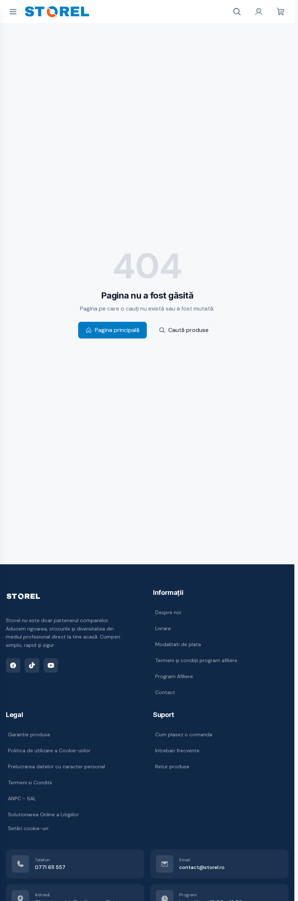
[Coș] (281, 12)
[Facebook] (13, 665)
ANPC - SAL (22, 798)
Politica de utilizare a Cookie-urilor (49, 750)
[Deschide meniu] (13, 11)
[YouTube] (51, 665)
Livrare (163, 628)
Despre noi (168, 612)
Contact (165, 692)
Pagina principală (117, 330)
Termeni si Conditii (30, 782)
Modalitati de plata (178, 644)
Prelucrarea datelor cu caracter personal (56, 766)
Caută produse (188, 330)
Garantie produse (29, 734)
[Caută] (237, 12)
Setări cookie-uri (28, 828)
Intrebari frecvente (177, 750)
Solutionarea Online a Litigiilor (43, 814)
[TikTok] (32, 665)
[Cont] (259, 12)
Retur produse (172, 766)
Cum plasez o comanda (183, 734)
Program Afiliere (174, 676)
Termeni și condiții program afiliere (196, 660)
